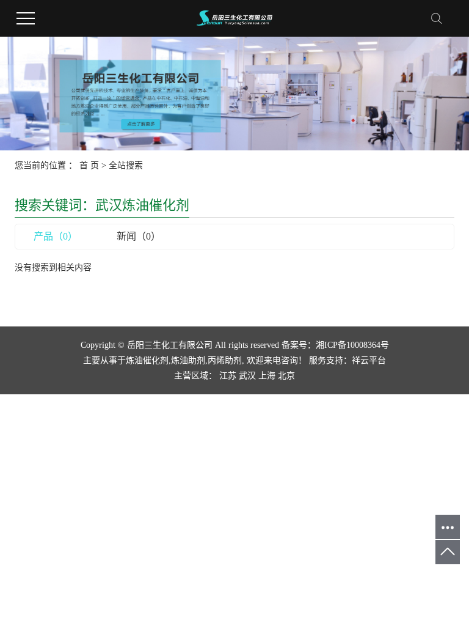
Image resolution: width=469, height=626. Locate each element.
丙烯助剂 (225, 360)
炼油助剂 (188, 360)
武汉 (247, 375)
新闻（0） (139, 236)
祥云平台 (369, 360)
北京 (286, 375)
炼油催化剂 (147, 360)
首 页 (89, 165)
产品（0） (56, 236)
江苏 (227, 375)
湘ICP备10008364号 (352, 345)
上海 (266, 375)
